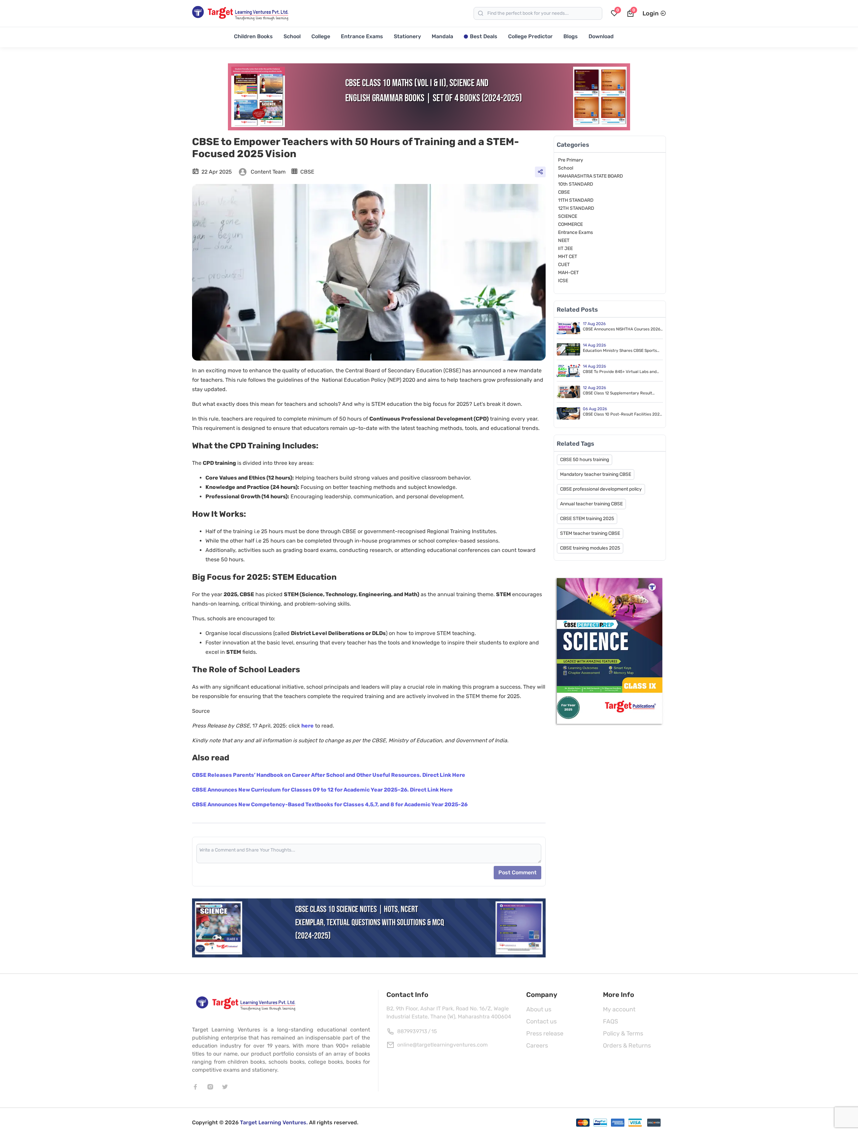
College (320, 36)
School (292, 36)
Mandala (442, 36)
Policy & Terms (623, 1033)
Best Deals (483, 36)
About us (538, 1009)
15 (434, 1031)
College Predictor (530, 36)
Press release (544, 1033)
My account (619, 1009)
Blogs (570, 36)
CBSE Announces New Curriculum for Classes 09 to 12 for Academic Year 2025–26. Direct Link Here (322, 790)
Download (601, 36)
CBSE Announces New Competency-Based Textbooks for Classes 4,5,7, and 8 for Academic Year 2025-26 (330, 804)
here (307, 725)
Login (650, 13)
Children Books (253, 36)
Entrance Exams (362, 36)
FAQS (610, 1021)
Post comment (517, 872)
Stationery (407, 36)
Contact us (541, 1021)
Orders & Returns (627, 1045)
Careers (537, 1045)
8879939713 (412, 1031)
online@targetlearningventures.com (442, 1045)
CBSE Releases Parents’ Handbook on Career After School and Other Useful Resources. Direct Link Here (328, 775)
